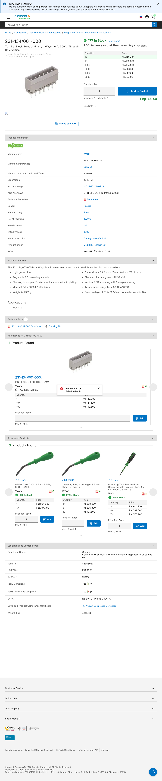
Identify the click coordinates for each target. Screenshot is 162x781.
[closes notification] (158, 4)
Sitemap (105, 750)
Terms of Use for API (88, 750)
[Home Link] (28, 17)
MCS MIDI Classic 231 (95, 186)
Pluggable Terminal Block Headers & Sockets (87, 32)
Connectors (20, 32)
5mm (86, 212)
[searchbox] (78, 24)
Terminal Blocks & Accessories (45, 32)
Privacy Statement (13, 750)
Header (87, 205)
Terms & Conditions (65, 750)
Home (8, 32)
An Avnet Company (14, 767)
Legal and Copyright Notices (39, 750)
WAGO (87, 154)
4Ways (87, 218)
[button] (8, 17)
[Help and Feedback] (153, 772)
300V (86, 232)
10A (85, 225)
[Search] (154, 24)
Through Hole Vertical (95, 238)
